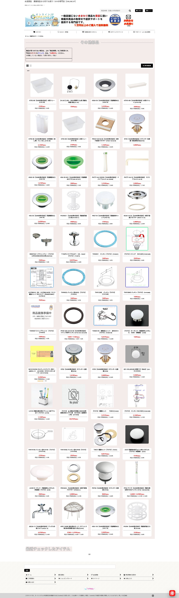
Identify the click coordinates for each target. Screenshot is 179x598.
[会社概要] (115, 14)
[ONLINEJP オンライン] (42, 19)
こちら (125, 595)
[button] (89, 32)
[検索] (130, 10)
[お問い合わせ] (128, 19)
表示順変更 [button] (148, 65)
